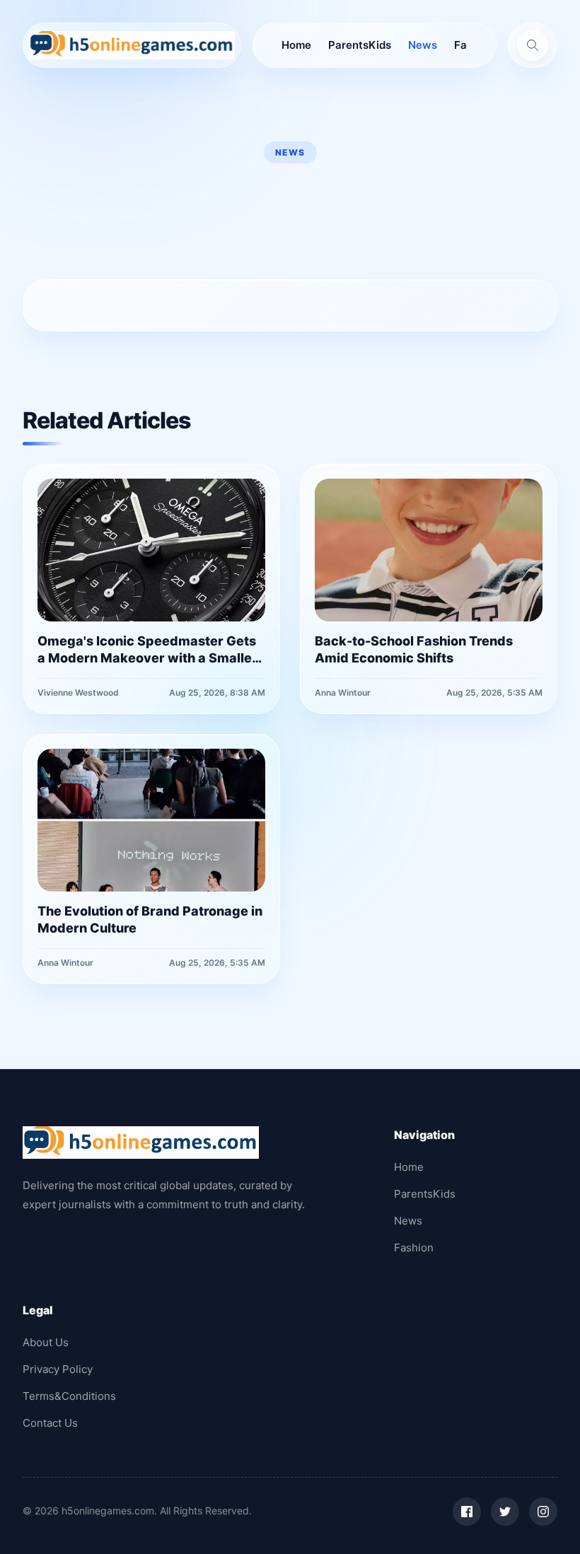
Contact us (50, 1423)
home (296, 45)
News (422, 45)
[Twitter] (505, 1511)
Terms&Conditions (69, 1396)
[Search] (532, 45)
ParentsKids (359, 45)
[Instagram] (543, 1511)
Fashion (414, 1247)
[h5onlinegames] (132, 45)
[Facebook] (467, 1511)
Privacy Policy (58, 1369)
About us (46, 1342)
